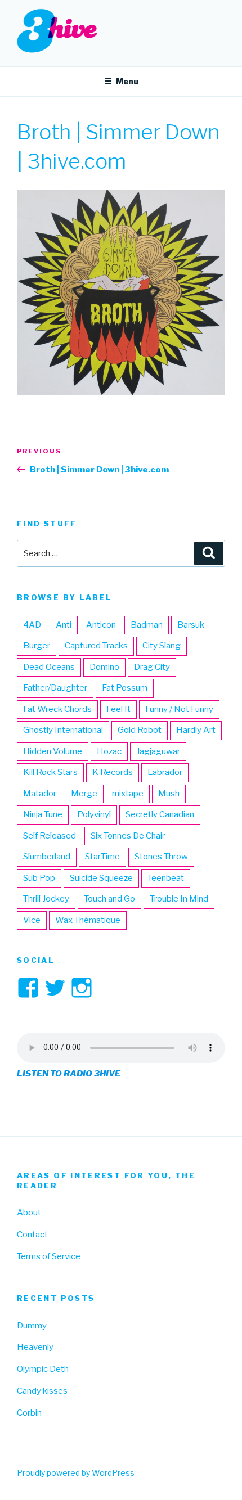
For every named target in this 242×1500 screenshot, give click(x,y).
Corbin (29, 1413)
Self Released (49, 836)
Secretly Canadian (160, 814)
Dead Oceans (49, 667)
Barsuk (190, 625)
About (29, 1213)
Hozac (109, 751)
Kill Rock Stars (50, 772)
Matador (39, 794)
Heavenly (35, 1347)
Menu (127, 81)
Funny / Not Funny (179, 709)
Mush (169, 794)
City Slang (161, 646)
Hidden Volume (52, 751)
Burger (36, 646)
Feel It (118, 709)
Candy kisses (42, 1391)
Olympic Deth (43, 1369)
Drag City (152, 667)
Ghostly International (63, 730)
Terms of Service (48, 1256)
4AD (32, 625)
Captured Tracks (96, 646)
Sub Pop (39, 878)
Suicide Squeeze (101, 878)
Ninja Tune (42, 814)
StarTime (102, 857)
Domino (104, 667)
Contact (32, 1234)
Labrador (164, 772)
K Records (112, 772)
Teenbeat (165, 878)
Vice (32, 920)
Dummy (32, 1326)
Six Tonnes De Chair (128, 836)
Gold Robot (140, 730)
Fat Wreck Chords (57, 709)
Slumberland (46, 857)
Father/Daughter (55, 688)
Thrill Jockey (46, 899)
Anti (63, 625)
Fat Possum (124, 688)
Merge (84, 794)
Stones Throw (161, 857)
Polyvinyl (94, 814)
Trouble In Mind (179, 899)
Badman (147, 625)
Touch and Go (109, 899)
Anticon (101, 625)
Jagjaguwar (158, 751)
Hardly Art (196, 730)
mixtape (128, 794)
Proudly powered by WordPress (76, 1473)
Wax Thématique (87, 920)
